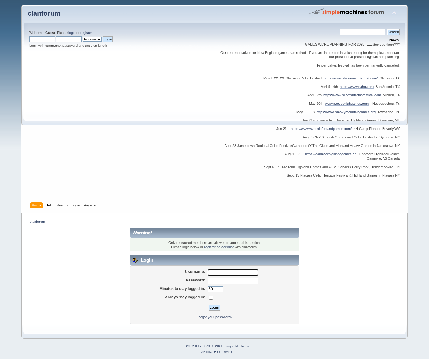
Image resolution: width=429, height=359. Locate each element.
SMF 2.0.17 (193, 346)
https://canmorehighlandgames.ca (330, 154)
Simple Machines (237, 346)
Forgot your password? (214, 317)
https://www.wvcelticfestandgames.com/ (321, 129)
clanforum (44, 13)
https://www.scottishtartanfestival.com (352, 95)
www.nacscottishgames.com (347, 103)
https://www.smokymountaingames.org (346, 112)
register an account (219, 247)
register (86, 33)
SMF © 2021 (213, 346)
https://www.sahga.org (357, 86)
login (71, 33)
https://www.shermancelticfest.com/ (351, 78)
